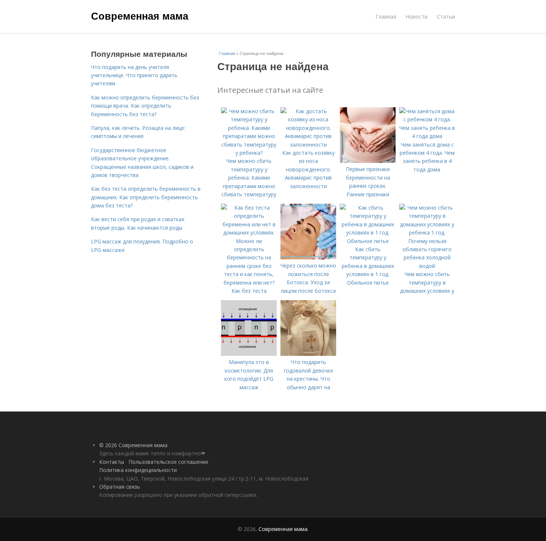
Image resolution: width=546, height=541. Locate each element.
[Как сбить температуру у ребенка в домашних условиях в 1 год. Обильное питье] (368, 241)
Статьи (446, 16)
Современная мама (139, 16)
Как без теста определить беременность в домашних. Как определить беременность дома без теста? (146, 197)
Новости (417, 16)
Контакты (111, 461)
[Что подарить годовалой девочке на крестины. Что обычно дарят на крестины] (308, 353)
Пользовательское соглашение (168, 461)
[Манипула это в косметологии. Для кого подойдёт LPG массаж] (249, 353)
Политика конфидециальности (138, 469)
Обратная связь (119, 486)
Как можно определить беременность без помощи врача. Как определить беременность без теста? (145, 106)
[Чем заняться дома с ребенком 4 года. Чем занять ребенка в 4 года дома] (427, 136)
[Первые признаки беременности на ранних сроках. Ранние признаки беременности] (368, 160)
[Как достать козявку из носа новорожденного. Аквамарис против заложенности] (308, 144)
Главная (386, 16)
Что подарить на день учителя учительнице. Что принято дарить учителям (134, 75)
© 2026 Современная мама (133, 445)
